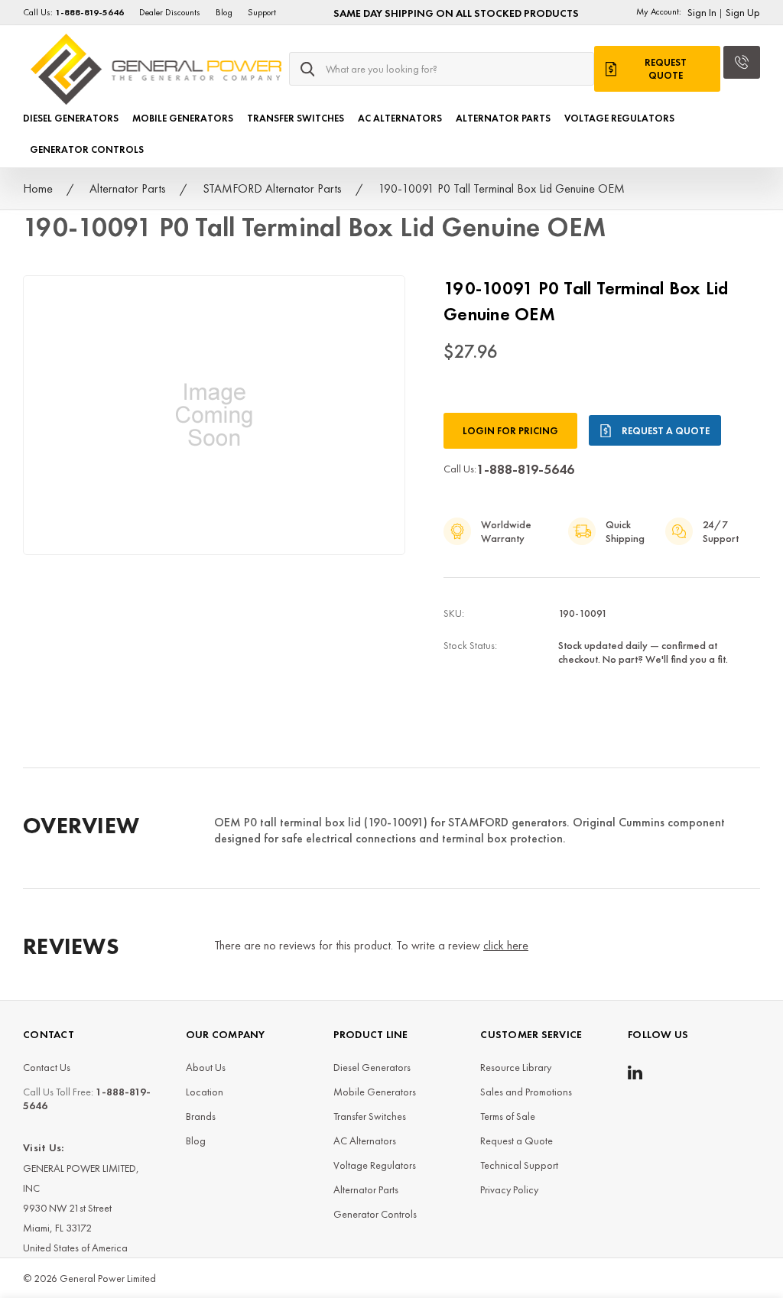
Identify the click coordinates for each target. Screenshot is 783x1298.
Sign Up (743, 12)
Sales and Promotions (526, 1091)
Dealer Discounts (169, 12)
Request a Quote (666, 430)
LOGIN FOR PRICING (510, 430)
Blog (224, 12)
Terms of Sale (507, 1116)
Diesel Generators (71, 118)
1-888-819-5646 (525, 469)
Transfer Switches (295, 118)
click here (505, 945)
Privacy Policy (509, 1189)
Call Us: (73, 12)
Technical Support (519, 1165)
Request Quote (666, 69)
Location (204, 1091)
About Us (206, 1067)
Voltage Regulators (619, 118)
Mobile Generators (182, 118)
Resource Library (515, 1067)
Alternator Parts (503, 118)
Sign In (701, 12)
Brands (201, 1116)
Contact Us (46, 1067)
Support (262, 12)
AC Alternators (400, 118)
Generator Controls (87, 149)
